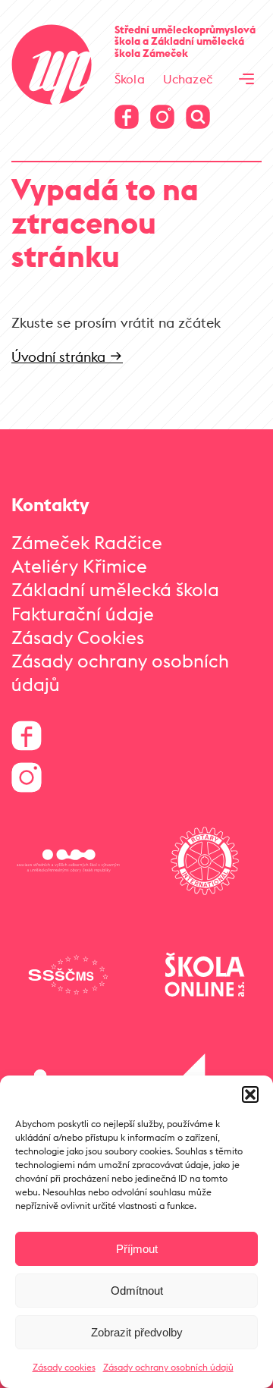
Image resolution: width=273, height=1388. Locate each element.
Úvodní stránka (60, 357)
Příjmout (137, 1248)
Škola (130, 78)
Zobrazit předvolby (137, 1332)
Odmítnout (137, 1290)
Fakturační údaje (82, 613)
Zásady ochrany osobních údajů (168, 1367)
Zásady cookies (64, 1367)
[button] (250, 1094)
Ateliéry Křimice (79, 565)
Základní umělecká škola (115, 589)
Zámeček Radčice (86, 542)
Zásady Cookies (77, 637)
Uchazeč (187, 78)
